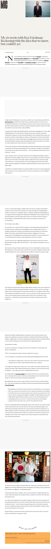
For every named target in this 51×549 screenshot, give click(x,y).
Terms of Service (42, 542)
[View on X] (27, 108)
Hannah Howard (9, 52)
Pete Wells (20, 62)
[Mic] (4, 4)
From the (7, 385)
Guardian (12, 385)
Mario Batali (35, 58)
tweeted (39, 56)
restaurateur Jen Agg (30, 62)
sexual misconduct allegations (21, 58)
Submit (47, 541)
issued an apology (20, 374)
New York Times (9, 121)
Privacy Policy (48, 542)
